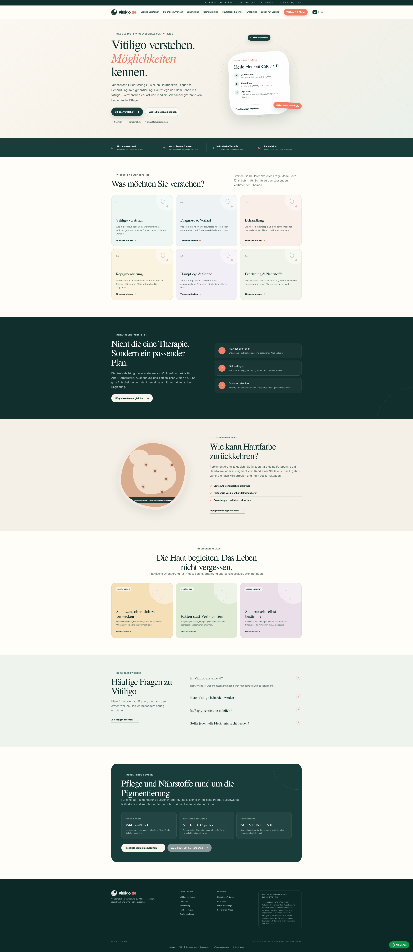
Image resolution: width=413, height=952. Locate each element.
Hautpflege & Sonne (232, 11)
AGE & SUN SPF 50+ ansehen (189, 847)
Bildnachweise (238, 947)
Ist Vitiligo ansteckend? (245, 677)
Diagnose (184, 901)
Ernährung (252, 11)
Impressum (204, 947)
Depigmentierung (187, 914)
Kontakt (172, 947)
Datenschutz (191, 947)
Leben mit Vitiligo (270, 11)
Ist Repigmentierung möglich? (245, 710)
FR (322, 12)
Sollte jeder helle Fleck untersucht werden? (245, 722)
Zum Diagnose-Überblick (260, 108)
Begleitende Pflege (225, 910)
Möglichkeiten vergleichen (132, 398)
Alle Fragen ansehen (125, 719)
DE (315, 12)
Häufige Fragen (186, 910)
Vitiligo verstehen (150, 11)
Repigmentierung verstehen (227, 510)
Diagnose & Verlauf (173, 11)
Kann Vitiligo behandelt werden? (245, 697)
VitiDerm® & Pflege (295, 12)
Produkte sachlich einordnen (143, 847)
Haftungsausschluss (221, 947)
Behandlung (193, 11)
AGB (181, 947)
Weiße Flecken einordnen (163, 111)
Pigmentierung (210, 11)
